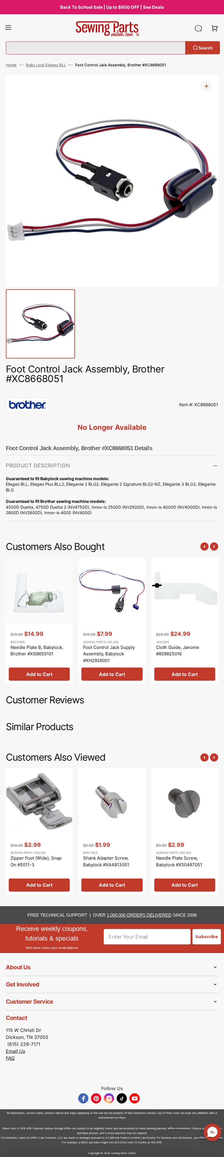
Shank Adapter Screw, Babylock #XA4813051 (106, 861)
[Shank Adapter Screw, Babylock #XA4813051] (111, 831)
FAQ (10, 1058)
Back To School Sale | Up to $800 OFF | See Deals (112, 7)
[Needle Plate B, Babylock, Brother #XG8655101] (39, 620)
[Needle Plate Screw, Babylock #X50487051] (184, 831)
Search (205, 47)
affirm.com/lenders (179, 1128)
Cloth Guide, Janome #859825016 (177, 651)
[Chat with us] (198, 28)
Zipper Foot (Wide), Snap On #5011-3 (36, 861)
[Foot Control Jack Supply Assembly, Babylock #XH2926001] (111, 620)
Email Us (15, 1051)
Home (11, 65)
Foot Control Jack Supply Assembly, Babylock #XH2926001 (109, 654)
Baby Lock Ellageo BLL (46, 65)
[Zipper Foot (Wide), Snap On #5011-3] (39, 831)
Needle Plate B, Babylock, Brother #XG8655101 (36, 651)
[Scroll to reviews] (112, 392)
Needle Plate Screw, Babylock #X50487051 (179, 861)
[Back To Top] (215, 1148)
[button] (8, 28)
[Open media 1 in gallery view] (206, 86)
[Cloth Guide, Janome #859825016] (184, 620)
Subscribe (206, 936)
